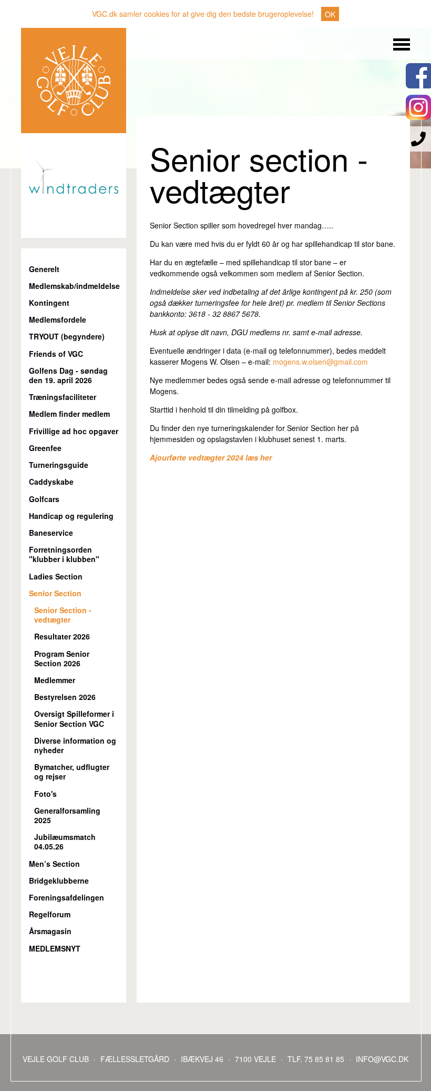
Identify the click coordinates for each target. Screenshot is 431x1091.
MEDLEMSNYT (54, 949)
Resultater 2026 (62, 637)
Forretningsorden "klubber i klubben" (64, 554)
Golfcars (44, 499)
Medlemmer (54, 680)
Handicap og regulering (71, 516)
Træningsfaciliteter (62, 397)
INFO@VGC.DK (382, 1059)
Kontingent (49, 303)
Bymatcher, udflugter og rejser (71, 772)
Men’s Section (54, 864)
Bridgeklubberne (59, 881)
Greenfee (45, 448)
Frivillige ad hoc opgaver (73, 431)
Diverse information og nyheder (75, 745)
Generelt (44, 269)
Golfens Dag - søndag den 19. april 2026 (68, 375)
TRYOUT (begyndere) (67, 337)
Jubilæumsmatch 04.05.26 (65, 842)
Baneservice (51, 533)
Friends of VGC (56, 354)
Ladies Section (56, 577)
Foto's (45, 794)
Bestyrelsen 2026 (65, 697)
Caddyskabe (51, 482)
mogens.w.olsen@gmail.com (320, 361)
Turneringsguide (58, 465)
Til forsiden (73, 80)
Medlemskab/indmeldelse (73, 286)
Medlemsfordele (57, 320)
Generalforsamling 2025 (67, 815)
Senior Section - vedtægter (62, 615)
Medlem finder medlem (69, 414)
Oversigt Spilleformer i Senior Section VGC (74, 718)
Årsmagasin (50, 931)
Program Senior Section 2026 (61, 658)
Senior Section (55, 593)
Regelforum (49, 914)
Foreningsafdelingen (66, 898)
